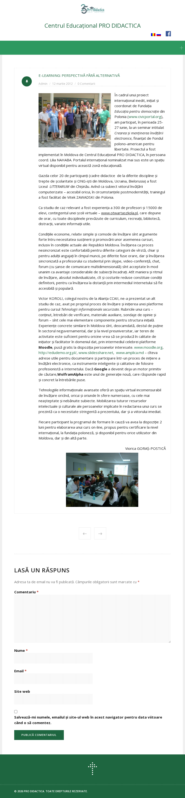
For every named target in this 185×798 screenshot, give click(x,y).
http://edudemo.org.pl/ (58, 352)
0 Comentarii (86, 84)
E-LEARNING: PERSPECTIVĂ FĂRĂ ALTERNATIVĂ (79, 75)
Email (20, 670)
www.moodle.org (148, 347)
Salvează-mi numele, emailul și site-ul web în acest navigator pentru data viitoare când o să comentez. (88, 720)
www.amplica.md (130, 352)
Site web (22, 691)
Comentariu (26, 591)
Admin (43, 84)
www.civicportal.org (145, 116)
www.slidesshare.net (96, 352)
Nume (21, 650)
